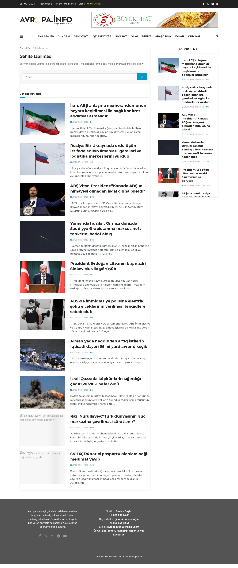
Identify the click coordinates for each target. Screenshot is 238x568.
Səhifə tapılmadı (40, 47)
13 (93, 239)
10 (93, 464)
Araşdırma (163, 36)
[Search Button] (142, 76)
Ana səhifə (25, 47)
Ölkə (134, 36)
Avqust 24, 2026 (80, 239)
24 (93, 162)
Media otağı (70, 3)
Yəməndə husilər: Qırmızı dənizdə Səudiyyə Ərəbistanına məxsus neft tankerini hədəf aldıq (105, 229)
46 (93, 427)
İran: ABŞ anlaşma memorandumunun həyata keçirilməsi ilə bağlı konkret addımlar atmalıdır (108, 111)
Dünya (146, 36)
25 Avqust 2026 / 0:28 (193, 134)
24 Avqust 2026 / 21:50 (194, 161)
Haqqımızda (45, 3)
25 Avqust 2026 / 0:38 (193, 79)
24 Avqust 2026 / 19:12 (194, 185)
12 (93, 196)
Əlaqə (82, 3)
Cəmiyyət (81, 36)
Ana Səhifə (45, 36)
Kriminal (194, 36)
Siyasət (121, 36)
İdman (179, 36)
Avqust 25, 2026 (80, 121)
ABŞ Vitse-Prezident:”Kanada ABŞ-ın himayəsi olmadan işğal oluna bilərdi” (196, 122)
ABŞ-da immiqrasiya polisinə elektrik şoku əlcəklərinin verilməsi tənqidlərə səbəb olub (107, 306)
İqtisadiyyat (101, 36)
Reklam (58, 3)
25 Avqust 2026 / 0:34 (193, 106)
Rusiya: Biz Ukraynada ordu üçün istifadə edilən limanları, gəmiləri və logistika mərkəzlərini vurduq (105, 151)
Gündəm (64, 36)
